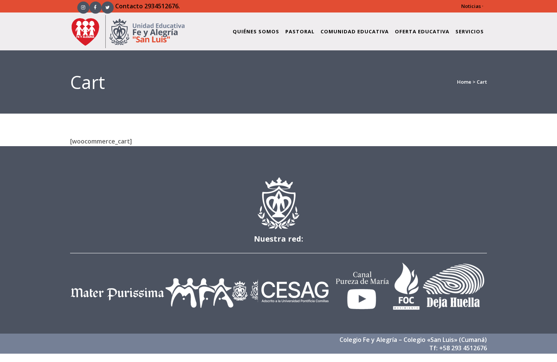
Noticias (471, 6)
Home (464, 81)
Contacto (129, 6)
